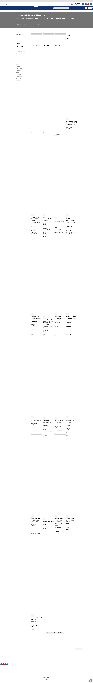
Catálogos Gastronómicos (42, 659)
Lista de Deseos (78, 659)
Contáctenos (58, 665)
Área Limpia (19, 57)
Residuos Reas (19, 76)
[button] (32, 615)
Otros (17, 53)
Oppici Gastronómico (64, 8)
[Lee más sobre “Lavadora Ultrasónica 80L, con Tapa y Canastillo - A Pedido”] (67, 516)
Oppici (5, 675)
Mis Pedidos (77, 661)
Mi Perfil (76, 657)
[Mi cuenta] (85, 8)
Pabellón (18, 66)
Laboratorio (18, 70)
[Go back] (17, 15)
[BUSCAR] (69, 3)
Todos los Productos (59, 659)
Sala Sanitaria (19, 68)
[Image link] (5, 657)
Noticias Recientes (59, 663)
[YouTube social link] (88, 4)
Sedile (17, 64)
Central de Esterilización (21, 55)
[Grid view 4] (61, 30)
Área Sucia (19, 62)
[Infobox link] (75, 4)
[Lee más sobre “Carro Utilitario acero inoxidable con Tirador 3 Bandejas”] (44, 519)
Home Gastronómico (41, 657)
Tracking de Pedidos (78, 665)
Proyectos (58, 661)
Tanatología (18, 74)
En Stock (19, 38)
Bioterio (17, 72)
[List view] (59, 30)
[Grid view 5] (63, 30)
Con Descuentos (20, 36)
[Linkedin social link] (91, 4)
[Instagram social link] (86, 4)
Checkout (76, 663)
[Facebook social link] (83, 4)
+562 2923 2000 (6, 648)
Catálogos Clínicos (19, 78)
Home (57, 657)
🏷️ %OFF (18, 80)
